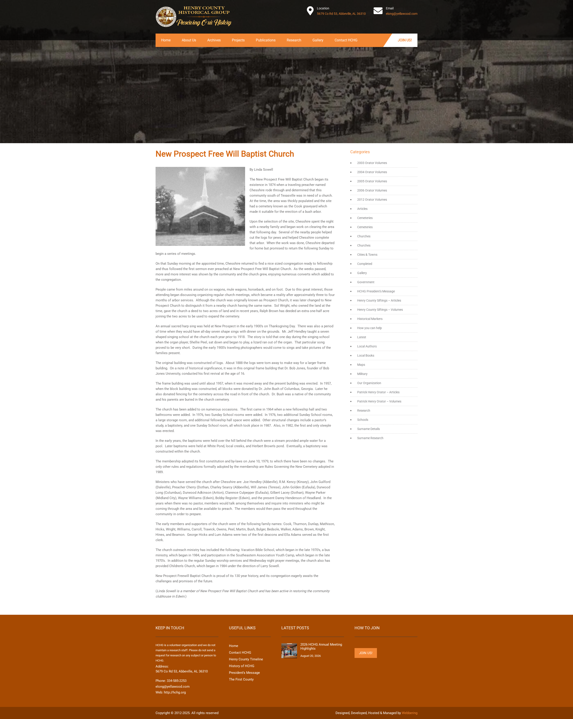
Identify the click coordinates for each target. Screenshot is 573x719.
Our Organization (369, 383)
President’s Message (244, 673)
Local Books (365, 355)
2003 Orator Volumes (372, 163)
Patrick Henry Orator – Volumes (379, 401)
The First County (241, 679)
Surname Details (368, 429)
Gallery (317, 40)
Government (365, 282)
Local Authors (367, 346)
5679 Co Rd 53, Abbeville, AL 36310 (341, 13)
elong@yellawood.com (401, 13)
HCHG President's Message (376, 291)
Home (166, 40)
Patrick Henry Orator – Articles (378, 392)
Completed (364, 264)
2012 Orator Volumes (372, 199)
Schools (362, 419)
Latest (361, 337)
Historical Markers (370, 319)
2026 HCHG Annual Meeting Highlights (321, 646)
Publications (266, 40)
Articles (362, 209)
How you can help (369, 328)
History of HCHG (241, 666)
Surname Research (370, 438)
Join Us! (405, 40)
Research (294, 40)
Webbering (409, 713)
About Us (189, 40)
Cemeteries (365, 218)
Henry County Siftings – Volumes (380, 309)
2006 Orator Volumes (372, 190)
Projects (238, 40)
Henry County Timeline (246, 659)
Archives (214, 40)
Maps (361, 364)
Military (362, 374)
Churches (363, 236)
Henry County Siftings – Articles (379, 300)
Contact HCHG (346, 40)
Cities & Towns (367, 254)
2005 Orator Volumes (372, 181)
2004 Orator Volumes (372, 172)
